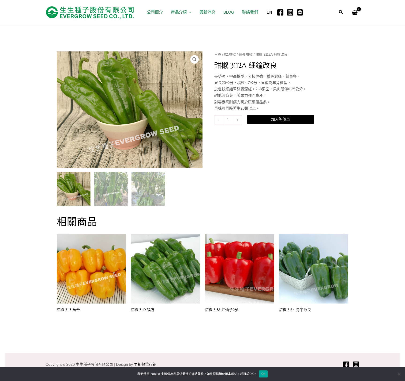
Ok (263, 374)
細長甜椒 (246, 54)
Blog (228, 12)
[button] (189, 12)
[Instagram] (290, 12)
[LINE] (300, 12)
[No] (399, 374)
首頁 (217, 54)
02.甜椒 (230, 54)
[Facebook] (280, 12)
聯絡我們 (250, 12)
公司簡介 (155, 12)
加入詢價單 (280, 119)
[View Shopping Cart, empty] (354, 12)
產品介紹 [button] (179, 12)
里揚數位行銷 (145, 364)
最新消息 (207, 12)
